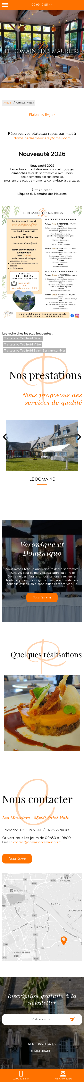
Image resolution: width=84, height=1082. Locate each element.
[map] (42, 917)
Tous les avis (42, 597)
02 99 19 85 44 (42, 4)
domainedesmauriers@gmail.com (42, 138)
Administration (42, 1051)
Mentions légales (42, 1044)
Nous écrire (17, 858)
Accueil (8, 103)
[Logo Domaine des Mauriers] (42, 50)
